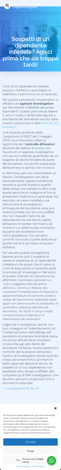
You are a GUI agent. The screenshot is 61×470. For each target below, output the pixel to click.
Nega (30, 450)
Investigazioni (26, 5)
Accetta (30, 442)
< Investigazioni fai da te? (20, 388)
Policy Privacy (23, 466)
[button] (56, 409)
